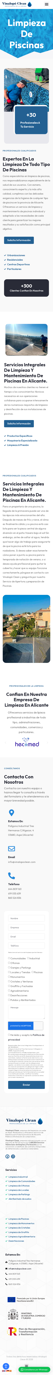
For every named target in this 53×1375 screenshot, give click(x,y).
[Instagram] (13, 1156)
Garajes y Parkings (20, 967)
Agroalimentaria (19, 990)
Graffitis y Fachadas (21, 986)
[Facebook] (7, 1156)
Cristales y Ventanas (21, 981)
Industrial (34, 958)
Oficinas (15, 963)
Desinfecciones (18, 995)
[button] (46, 4)
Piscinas (38, 972)
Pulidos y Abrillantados (23, 999)
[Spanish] (10, 1370)
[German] (8, 1370)
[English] (3, 1370)
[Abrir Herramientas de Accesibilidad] (6, 1366)
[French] (5, 1370)
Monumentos (17, 976)
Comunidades (18, 958)
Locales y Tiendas (20, 972)
